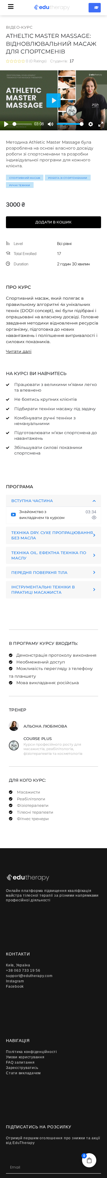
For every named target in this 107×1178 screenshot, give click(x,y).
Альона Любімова (45, 726)
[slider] (22, 124)
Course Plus (37, 738)
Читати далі (19, 351)
